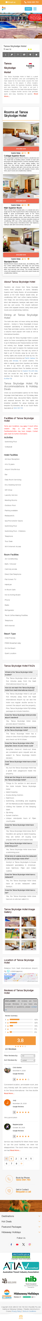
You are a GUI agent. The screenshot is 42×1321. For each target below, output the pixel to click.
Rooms (21, 1318)
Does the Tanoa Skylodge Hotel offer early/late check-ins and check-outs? (19, 744)
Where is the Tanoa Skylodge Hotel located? (18, 673)
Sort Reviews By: (10, 1060)
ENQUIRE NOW (21, 148)
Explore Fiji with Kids (30, 371)
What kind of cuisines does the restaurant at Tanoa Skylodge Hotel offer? (21, 857)
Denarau (15, 361)
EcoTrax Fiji (8, 378)
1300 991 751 (32, 2)
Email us (12, 2)
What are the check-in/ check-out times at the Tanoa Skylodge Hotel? (20, 729)
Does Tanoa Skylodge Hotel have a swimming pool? (18, 845)
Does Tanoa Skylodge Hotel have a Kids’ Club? (20, 763)
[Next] (21, 1164)
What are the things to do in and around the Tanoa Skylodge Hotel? (20, 778)
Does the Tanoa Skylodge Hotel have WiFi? (19, 826)
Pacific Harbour (30, 358)
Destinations (8, 1216)
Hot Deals (7, 1221)
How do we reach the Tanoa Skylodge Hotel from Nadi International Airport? (20, 689)
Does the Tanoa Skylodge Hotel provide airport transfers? (20, 716)
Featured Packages (11, 1227)
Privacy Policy (16, 1311)
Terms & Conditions (29, 1311)
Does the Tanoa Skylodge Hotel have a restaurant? (20, 876)
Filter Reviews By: (11, 1056)
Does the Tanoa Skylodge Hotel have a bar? (20, 891)
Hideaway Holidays (11, 1232)
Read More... (9, 1093)
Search (28, 9)
